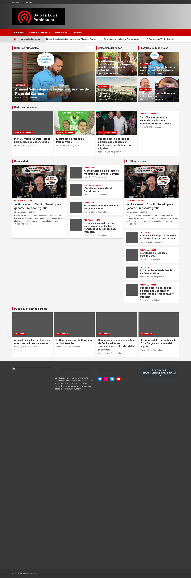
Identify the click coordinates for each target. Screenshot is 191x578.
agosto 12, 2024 (146, 127)
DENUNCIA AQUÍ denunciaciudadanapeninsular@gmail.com (159, 373)
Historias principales (26, 48)
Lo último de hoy (136, 161)
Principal (19, 32)
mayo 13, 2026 (21, 98)
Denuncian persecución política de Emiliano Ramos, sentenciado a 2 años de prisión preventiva (116, 345)
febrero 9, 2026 (104, 152)
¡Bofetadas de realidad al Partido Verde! (109, 39)
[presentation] (89, 48)
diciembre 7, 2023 (104, 99)
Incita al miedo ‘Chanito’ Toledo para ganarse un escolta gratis (32, 140)
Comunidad (76, 32)
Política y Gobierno (39, 32)
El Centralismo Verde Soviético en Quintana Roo (156, 39)
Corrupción (60, 32)
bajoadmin (33, 98)
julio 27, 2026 (19, 145)
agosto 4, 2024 (104, 353)
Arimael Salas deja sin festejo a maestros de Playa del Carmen (55, 39)
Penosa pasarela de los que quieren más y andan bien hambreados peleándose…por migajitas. (115, 143)
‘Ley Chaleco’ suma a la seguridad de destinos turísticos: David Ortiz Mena (156, 120)
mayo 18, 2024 (146, 350)
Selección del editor (110, 48)
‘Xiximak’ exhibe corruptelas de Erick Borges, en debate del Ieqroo (158, 343)
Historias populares (26, 107)
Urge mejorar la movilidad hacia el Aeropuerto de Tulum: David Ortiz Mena (115, 93)
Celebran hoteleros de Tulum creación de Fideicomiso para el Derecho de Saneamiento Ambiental (115, 66)
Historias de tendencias (154, 48)
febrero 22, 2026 (146, 99)
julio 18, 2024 (102, 73)
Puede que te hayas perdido (30, 308)
